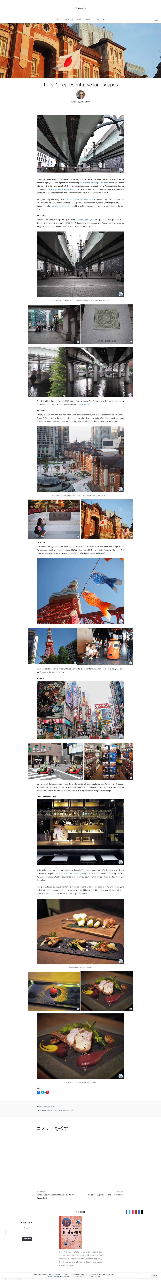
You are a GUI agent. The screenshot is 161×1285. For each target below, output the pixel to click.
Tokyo (55, 1110)
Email (27, 1228)
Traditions (62, 1110)
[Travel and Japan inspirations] (80, 8)
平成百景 (69, 19)
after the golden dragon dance (59, 189)
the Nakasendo (83, 404)
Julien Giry (85, 102)
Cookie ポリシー (95, 1276)
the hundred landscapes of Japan (94, 182)
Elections (48, 1110)
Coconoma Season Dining (62, 206)
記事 (79, 19)
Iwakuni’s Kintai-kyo (83, 219)
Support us (89, 19)
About (59, 19)
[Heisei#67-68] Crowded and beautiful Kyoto (106, 1194)
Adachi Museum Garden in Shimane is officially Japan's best (55, 1196)
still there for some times (80, 199)
